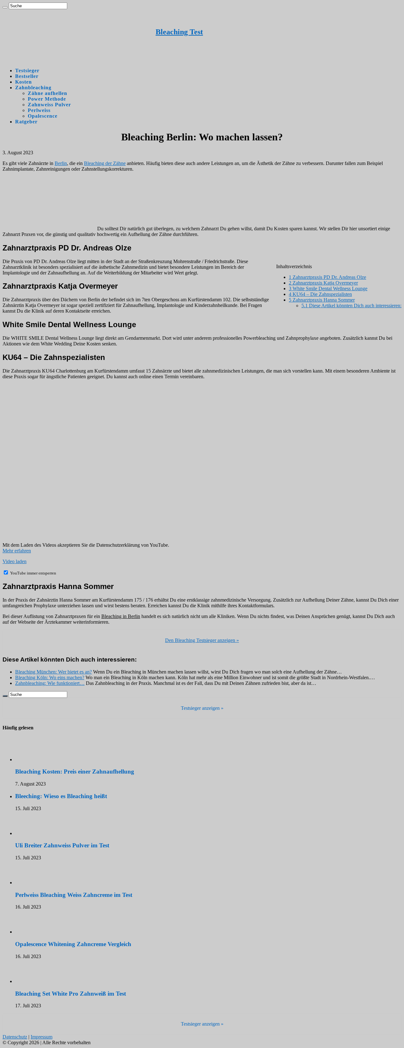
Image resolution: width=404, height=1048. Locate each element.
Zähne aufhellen (47, 93)
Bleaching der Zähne (105, 163)
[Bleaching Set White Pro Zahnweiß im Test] (32, 981)
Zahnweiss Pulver (49, 104)
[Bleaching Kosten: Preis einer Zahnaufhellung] (32, 759)
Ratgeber (26, 121)
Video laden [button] (15, 561)
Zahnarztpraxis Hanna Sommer (322, 300)
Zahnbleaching (33, 87)
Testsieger (27, 70)
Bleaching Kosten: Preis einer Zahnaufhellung (74, 771)
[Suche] (5, 7)
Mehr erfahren (17, 550)
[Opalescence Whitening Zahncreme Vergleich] (32, 931)
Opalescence (42, 116)
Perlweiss (39, 110)
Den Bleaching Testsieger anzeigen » (202, 640)
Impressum (41, 1036)
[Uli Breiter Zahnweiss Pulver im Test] (32, 833)
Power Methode (47, 99)
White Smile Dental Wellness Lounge (328, 288)
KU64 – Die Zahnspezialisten (320, 294)
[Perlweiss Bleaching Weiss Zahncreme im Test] (32, 882)
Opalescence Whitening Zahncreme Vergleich (73, 944)
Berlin (61, 163)
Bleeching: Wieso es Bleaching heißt (61, 796)
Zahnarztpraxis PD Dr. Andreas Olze (327, 277)
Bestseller (27, 76)
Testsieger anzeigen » (202, 708)
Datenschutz (15, 1036)
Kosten (23, 82)
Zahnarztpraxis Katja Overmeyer (323, 283)
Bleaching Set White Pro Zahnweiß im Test (70, 993)
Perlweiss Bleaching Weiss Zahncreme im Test (73, 895)
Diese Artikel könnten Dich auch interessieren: (351, 305)
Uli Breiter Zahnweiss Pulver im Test (62, 845)
